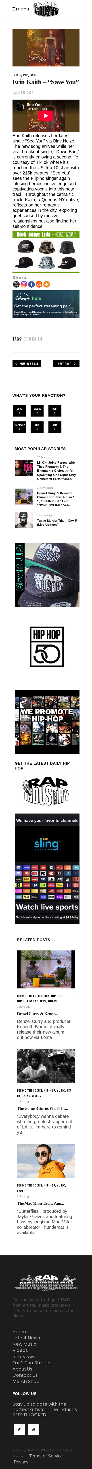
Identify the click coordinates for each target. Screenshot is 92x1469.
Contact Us (25, 1375)
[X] (16, 284)
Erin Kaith (32, 339)
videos (52, 1001)
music (17, 75)
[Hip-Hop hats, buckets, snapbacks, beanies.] (46, 252)
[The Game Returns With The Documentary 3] (46, 1066)
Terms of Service (46, 1455)
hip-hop (56, 996)
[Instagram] (24, 284)
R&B (33, 75)
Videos (20, 1350)
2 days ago (45, 488)
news (43, 1001)
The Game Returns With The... (42, 1108)
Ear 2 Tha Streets (32, 1363)
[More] (46, 284)
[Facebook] (31, 284)
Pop (25, 75)
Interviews (24, 1356)
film (46, 996)
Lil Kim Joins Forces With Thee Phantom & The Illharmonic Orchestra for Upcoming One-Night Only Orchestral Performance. (56, 471)
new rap (32, 1001)
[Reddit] (39, 284)
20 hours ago (46, 457)
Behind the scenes (29, 996)
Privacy (21, 1461)
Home (19, 1332)
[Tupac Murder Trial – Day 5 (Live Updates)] (24, 520)
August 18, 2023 (23, 92)
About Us (22, 1369)
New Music (24, 1344)
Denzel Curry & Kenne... (37, 1013)
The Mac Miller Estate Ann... (40, 1203)
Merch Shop (26, 1381)
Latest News (26, 1338)
